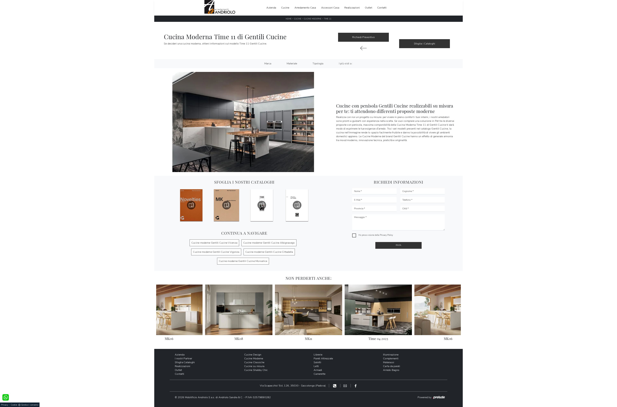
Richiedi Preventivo (363, 37)
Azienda (271, 7)
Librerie (318, 354)
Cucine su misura (254, 366)
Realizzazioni (352, 7)
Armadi (318, 370)
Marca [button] (267, 63)
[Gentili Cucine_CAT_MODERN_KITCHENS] (226, 205)
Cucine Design (252, 354)
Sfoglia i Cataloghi (424, 43)
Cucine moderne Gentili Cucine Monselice (243, 261)
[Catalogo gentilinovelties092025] (191, 205)
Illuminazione (390, 354)
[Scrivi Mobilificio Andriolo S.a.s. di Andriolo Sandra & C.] (345, 385)
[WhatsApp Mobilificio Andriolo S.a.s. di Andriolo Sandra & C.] (5, 397)
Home (288, 18)
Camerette (319, 374)
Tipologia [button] (318, 63)
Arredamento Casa (305, 7)
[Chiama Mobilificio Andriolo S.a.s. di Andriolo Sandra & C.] (335, 385)
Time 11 (327, 18)
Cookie (14, 404)
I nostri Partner (183, 358)
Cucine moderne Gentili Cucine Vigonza (216, 252)
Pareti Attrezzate (323, 358)
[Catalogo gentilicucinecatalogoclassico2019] (296, 205)
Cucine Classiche (254, 362)
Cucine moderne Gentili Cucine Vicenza (214, 243)
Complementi (390, 358)
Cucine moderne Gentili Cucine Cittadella (269, 252)
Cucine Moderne (313, 18)
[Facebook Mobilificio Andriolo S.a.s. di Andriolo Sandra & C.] (355, 385)
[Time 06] (363, 48)
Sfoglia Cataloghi (185, 362)
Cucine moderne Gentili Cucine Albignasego (269, 243)
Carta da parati (391, 366)
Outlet (368, 7)
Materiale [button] (292, 63)
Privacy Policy (386, 235)
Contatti (382, 7)
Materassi (388, 362)
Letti (316, 366)
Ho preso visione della (375, 235)
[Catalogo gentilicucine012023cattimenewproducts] (261, 205)
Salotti (317, 362)
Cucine (285, 7)
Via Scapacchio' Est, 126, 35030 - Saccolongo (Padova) (293, 385)
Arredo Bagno (391, 370)
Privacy (4, 404)
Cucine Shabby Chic (256, 370)
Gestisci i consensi (29, 404)
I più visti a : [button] (346, 63)
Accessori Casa (330, 7)
